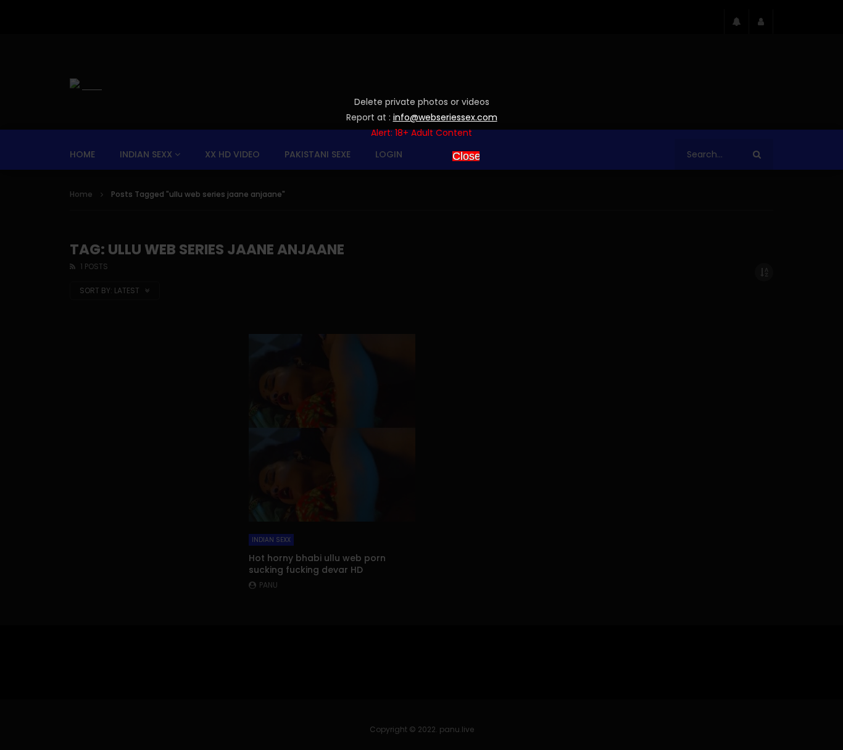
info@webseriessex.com (445, 117)
